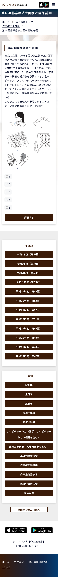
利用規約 (19, 562)
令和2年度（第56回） (29, 273)
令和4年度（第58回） (29, 254)
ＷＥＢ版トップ (24, 22)
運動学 (29, 403)
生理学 (29, 394)
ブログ (6, 567)
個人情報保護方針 (39, 562)
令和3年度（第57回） (29, 263)
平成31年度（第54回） (29, 291)
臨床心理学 (29, 422)
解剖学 (29, 385)
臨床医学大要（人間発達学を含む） (29, 446)
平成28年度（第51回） (29, 319)
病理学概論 (29, 413)
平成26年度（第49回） (29, 337)
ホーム (6, 22)
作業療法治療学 (11, 26)
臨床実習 (29, 493)
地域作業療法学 (29, 483)
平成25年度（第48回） (29, 347)
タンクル (37, 545)
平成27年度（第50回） (29, 328)
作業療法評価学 (29, 465)
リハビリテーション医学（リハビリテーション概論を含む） (29, 434)
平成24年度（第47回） (29, 356)
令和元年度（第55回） (29, 282)
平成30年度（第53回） (29, 300)
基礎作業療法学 (29, 456)
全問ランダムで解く (29, 509)
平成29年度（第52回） (29, 310)
